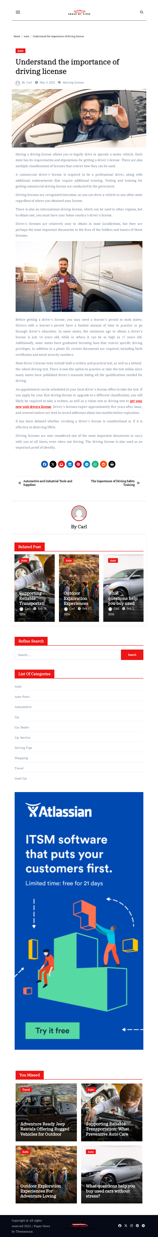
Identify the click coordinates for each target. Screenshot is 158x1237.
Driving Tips (23, 748)
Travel (19, 768)
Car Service (22, 737)
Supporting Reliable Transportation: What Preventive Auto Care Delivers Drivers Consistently (107, 1134)
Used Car (21, 778)
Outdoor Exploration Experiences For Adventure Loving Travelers (40, 1193)
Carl (29, 82)
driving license (74, 82)
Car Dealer (22, 727)
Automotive (23, 707)
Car (17, 717)
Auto (21, 50)
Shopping (21, 758)
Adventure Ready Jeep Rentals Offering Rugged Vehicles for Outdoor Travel (44, 1131)
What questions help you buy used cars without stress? (123, 603)
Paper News (42, 1226)
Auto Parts (22, 696)
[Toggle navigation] (18, 12)
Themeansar (24, 1231)
